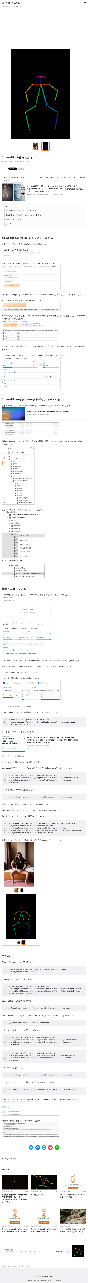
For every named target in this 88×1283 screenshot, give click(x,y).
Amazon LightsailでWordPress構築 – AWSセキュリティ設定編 (14, 1230)
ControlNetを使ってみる (21, 1266)
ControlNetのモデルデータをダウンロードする (23, 215)
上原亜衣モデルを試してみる (16, 249)
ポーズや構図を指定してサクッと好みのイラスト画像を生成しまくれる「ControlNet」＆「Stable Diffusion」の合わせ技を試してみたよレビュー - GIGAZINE (55, 189)
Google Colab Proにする (26, 1251)
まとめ (8, 224)
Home (4, 1266)
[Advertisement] (44, 30)
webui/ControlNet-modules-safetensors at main (48, 411)
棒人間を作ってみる (38, 1194)
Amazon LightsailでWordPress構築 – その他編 (72, 1195)
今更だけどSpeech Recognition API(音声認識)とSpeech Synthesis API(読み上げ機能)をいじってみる (15, 1198)
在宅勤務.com (11, 3)
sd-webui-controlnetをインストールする (21, 210)
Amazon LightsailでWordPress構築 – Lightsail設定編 (43, 1230)
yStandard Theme (32, 1280)
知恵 (14, 1158)
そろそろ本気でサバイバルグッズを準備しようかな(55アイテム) (72, 1230)
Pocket (21, 168)
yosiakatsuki (43, 1280)
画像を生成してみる (13, 219)
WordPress (57, 1280)
